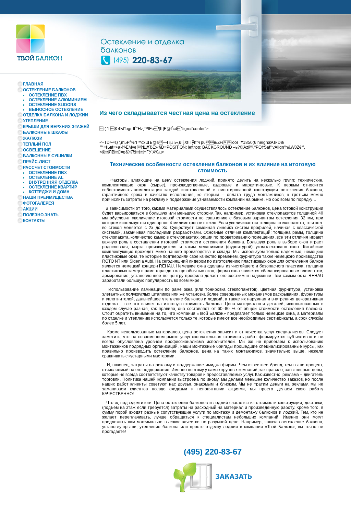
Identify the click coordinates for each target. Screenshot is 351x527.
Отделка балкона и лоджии (55, 115)
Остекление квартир (53, 187)
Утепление (35, 120)
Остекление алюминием (58, 100)
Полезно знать (41, 215)
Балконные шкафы (46, 132)
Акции (30, 209)
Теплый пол (37, 144)
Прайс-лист (36, 161)
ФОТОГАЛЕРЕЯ (38, 203)
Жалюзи (33, 138)
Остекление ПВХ (48, 95)
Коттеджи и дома (49, 192)
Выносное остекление (56, 109)
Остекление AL (46, 177)
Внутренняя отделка (53, 182)
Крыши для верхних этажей (56, 126)
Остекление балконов (49, 90)
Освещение (37, 150)
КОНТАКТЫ (34, 220)
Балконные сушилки (47, 155)
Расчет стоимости (46, 167)
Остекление (52, 104)
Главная (33, 84)
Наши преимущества (48, 197)
